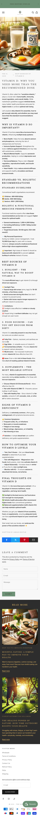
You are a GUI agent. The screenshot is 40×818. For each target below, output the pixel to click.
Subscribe (10, 792)
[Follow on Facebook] (3, 799)
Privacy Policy (14, 559)
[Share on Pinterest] (24, 540)
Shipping (5, 774)
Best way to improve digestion (17, 648)
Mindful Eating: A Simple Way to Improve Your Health (18, 654)
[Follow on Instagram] (9, 799)
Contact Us (6, 763)
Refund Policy (7, 767)
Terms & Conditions (9, 756)
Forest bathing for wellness (16, 716)
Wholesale (5, 752)
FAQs (4, 770)
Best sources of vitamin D (23, 75)
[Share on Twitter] (15, 540)
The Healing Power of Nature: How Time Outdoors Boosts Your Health (20, 723)
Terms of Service (28, 559)
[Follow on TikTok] (14, 799)
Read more (6, 671)
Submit (8, 594)
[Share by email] (33, 540)
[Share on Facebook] (6, 540)
